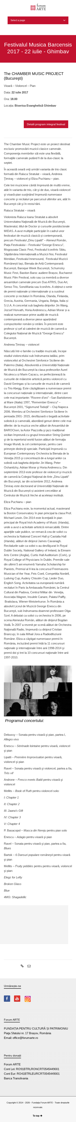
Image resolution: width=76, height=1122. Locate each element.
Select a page (18, 20)
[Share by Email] (29, 966)
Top (72, 1118)
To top (36, 1115)
